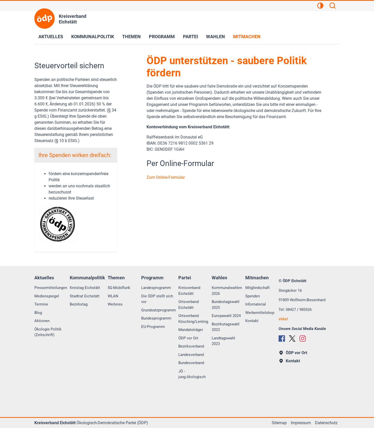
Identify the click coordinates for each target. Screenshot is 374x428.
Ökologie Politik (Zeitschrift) (48, 332)
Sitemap (279, 422)
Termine (41, 304)
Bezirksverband (191, 346)
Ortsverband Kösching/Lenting (193, 318)
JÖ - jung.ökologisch (192, 374)
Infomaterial (255, 304)
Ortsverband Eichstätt (188, 304)
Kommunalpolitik (92, 36)
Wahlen (215, 36)
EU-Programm (153, 326)
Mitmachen (247, 36)
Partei (190, 36)
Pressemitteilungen (50, 287)
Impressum (301, 422)
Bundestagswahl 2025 (225, 304)
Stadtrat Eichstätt (84, 296)
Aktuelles (50, 36)
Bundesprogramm (156, 318)
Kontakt (251, 321)
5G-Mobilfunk (119, 287)
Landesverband (191, 354)
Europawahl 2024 (226, 315)
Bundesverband (191, 363)
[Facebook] (282, 338)
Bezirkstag (79, 304)
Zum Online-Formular (166, 177)
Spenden (252, 296)
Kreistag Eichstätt (85, 287)
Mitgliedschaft (257, 287)
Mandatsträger (190, 329)
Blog (38, 312)
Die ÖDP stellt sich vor (157, 299)
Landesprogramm (156, 287)
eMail (283, 319)
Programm (162, 36)
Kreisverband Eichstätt (189, 290)
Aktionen (42, 321)
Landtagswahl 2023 (223, 341)
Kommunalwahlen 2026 (227, 290)
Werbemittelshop (259, 312)
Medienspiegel (46, 296)
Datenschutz (326, 422)
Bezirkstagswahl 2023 (225, 327)
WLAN (113, 296)
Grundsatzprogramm (158, 310)
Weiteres (115, 304)
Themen (131, 36)
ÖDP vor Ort (188, 338)
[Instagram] (302, 338)
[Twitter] (292, 338)
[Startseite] (44, 18)
